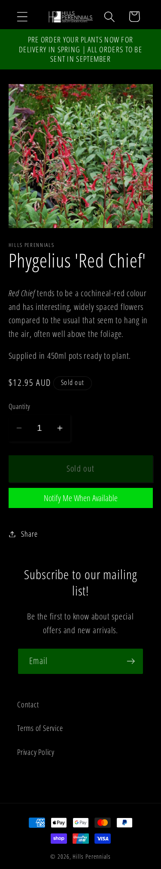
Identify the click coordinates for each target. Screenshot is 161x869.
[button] (22, 16)
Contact (28, 704)
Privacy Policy (36, 752)
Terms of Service (40, 728)
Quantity (19, 406)
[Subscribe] (130, 661)
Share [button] (29, 534)
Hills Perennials (92, 856)
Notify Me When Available (81, 498)
